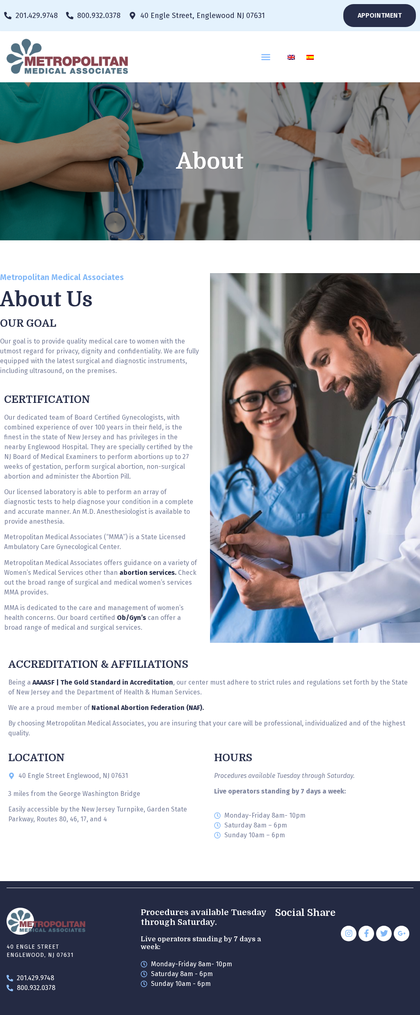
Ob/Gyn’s (131, 618)
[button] (265, 57)
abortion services (147, 572)
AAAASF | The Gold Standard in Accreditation (102, 682)
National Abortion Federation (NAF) (146, 708)
